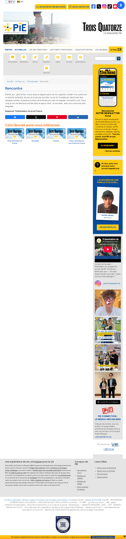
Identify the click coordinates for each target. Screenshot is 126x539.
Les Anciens (101, 50)
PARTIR (8, 50)
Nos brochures (102, 474)
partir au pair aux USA (18, 473)
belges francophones (37, 468)
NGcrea (97, 500)
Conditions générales (12, 500)
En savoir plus (103, 437)
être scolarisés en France (40, 480)
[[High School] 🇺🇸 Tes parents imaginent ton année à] (108, 330)
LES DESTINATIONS (38, 50)
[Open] (121, 5)
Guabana (87, 500)
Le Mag (113, 50)
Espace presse (102, 477)
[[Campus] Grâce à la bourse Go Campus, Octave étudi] (108, 385)
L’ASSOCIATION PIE (83, 50)
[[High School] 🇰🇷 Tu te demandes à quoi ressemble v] (108, 357)
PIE (32, 465)
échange (33, 478)
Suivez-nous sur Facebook (106, 468)
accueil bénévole (64, 475)
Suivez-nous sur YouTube (106, 471)
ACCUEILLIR (20, 50)
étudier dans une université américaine (47, 470)
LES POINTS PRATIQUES (61, 50)
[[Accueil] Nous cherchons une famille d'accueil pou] (108, 303)
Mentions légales (29, 500)
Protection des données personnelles (52, 500)
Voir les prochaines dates (103, 537)
